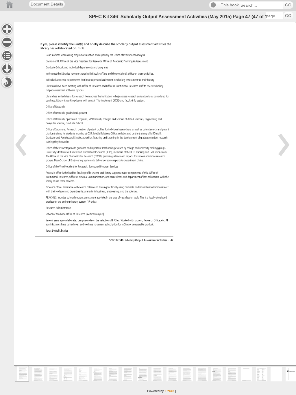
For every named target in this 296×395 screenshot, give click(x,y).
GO (288, 5)
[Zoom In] (7, 29)
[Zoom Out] (7, 42)
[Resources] (7, 69)
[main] (155, 208)
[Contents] (7, 55)
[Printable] (7, 82)
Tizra (169, 391)
